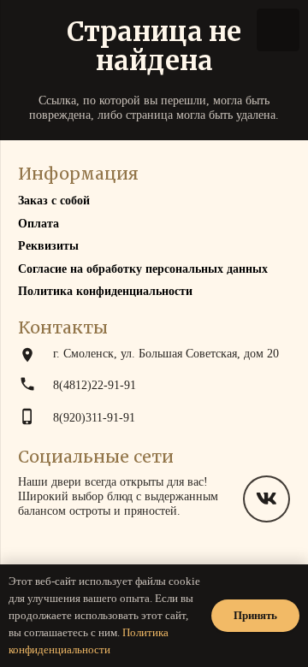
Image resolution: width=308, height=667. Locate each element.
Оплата (38, 223)
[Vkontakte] (266, 498)
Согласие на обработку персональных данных (143, 269)
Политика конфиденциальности (105, 291)
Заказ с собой (54, 200)
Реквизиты (48, 245)
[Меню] (278, 30)
